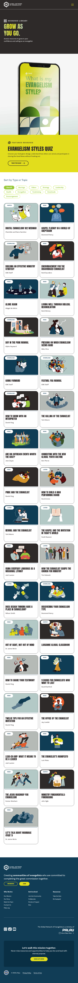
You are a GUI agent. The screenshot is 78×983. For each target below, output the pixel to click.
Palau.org (7, 908)
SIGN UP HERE (39, 959)
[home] (14, 5)
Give (29, 905)
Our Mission (7, 896)
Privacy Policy (27, 973)
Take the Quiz (57, 896)
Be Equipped (57, 899)
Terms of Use (38, 973)
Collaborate (32, 899)
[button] (72, 4)
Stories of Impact (33, 902)
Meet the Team (8, 902)
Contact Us (7, 905)
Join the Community (34, 896)
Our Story (7, 899)
